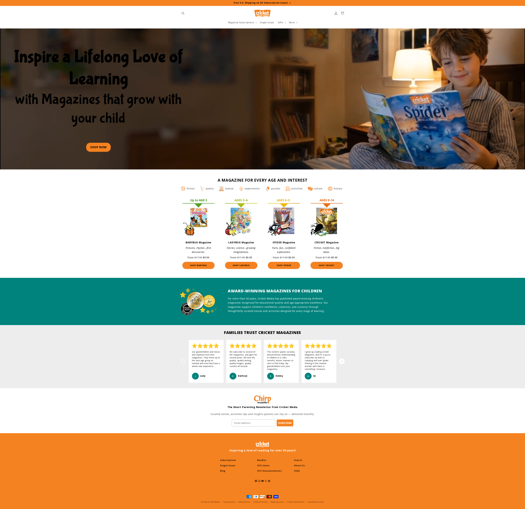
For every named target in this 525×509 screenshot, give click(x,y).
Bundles (261, 460)
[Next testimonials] (342, 361)
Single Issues (227, 465)
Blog (222, 470)
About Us (299, 465)
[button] (183, 13)
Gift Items (263, 465)
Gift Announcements (269, 470)
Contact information (295, 502)
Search (298, 460)
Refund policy (244, 502)
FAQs (297, 470)
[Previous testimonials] (183, 361)
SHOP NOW (98, 147)
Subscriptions (228, 460)
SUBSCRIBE (285, 423)
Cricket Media (214, 502)
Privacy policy (229, 502)
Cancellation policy (315, 502)
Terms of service (260, 502)
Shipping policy (277, 502)
